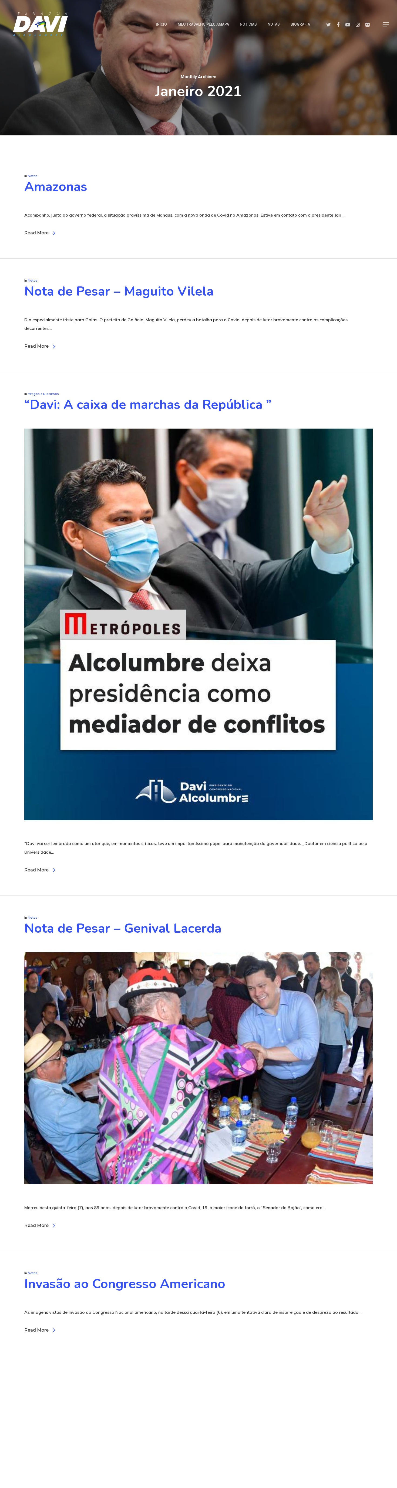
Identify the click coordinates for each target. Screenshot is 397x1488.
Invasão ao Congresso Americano (124, 1284)
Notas (33, 176)
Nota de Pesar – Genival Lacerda (122, 928)
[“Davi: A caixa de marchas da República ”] (198, 834)
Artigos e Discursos (43, 394)
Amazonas (55, 187)
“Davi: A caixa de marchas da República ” (147, 404)
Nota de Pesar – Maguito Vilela (119, 291)
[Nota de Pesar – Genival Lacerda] (198, 1199)
